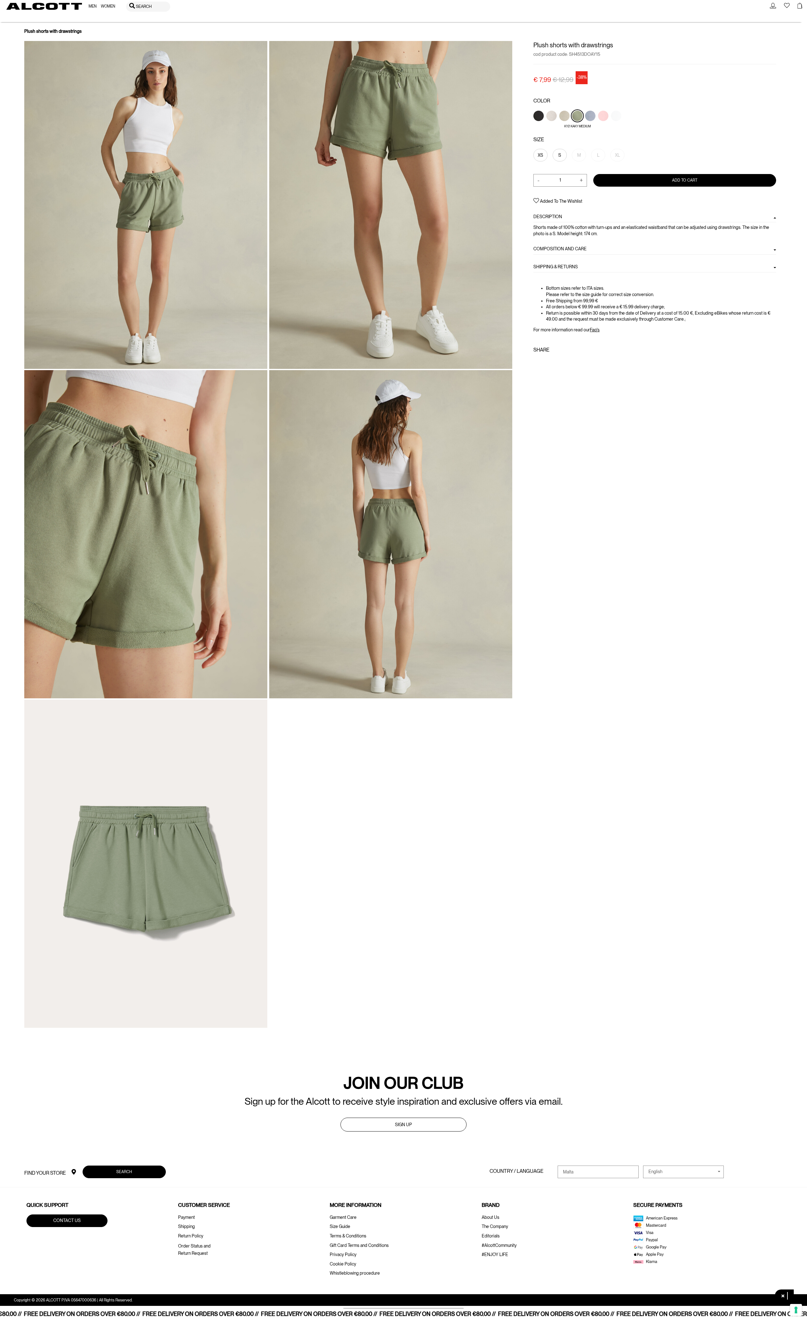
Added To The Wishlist (560, 201)
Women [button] (108, 6)
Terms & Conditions (348, 1235)
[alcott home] (44, 6)
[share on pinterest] (556, 363)
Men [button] (92, 6)
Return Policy (190, 1235)
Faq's (595, 329)
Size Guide (340, 1226)
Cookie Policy (343, 1263)
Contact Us (67, 1220)
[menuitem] (92, 6)
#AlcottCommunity (499, 1245)
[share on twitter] (546, 363)
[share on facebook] (537, 363)
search (124, 1171)
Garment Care (343, 1217)
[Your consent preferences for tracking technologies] (796, 1310)
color (541, 101)
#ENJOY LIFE (495, 1254)
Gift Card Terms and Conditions (359, 1245)
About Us (490, 1217)
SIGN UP (403, 1124)
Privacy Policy (343, 1254)
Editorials (491, 1235)
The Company (495, 1226)
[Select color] (539, 126)
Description (547, 216)
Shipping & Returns (555, 266)
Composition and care (560, 248)
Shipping (186, 1226)
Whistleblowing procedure (355, 1273)
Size (538, 140)
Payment (186, 1217)
